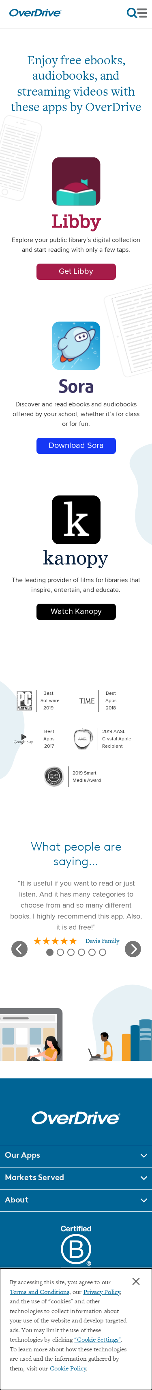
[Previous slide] (19, 949)
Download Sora (76, 446)
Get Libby (76, 271)
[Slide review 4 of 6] (81, 952)
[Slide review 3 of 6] (71, 952)
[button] (76, 1156)
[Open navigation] (137, 13)
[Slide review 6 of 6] (102, 952)
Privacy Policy (101, 1293)
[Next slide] (133, 949)
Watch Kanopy (76, 612)
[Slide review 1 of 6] (50, 952)
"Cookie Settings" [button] (97, 1340)
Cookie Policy (68, 1369)
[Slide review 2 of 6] (60, 952)
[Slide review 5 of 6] (92, 952)
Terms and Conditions (39, 1293)
